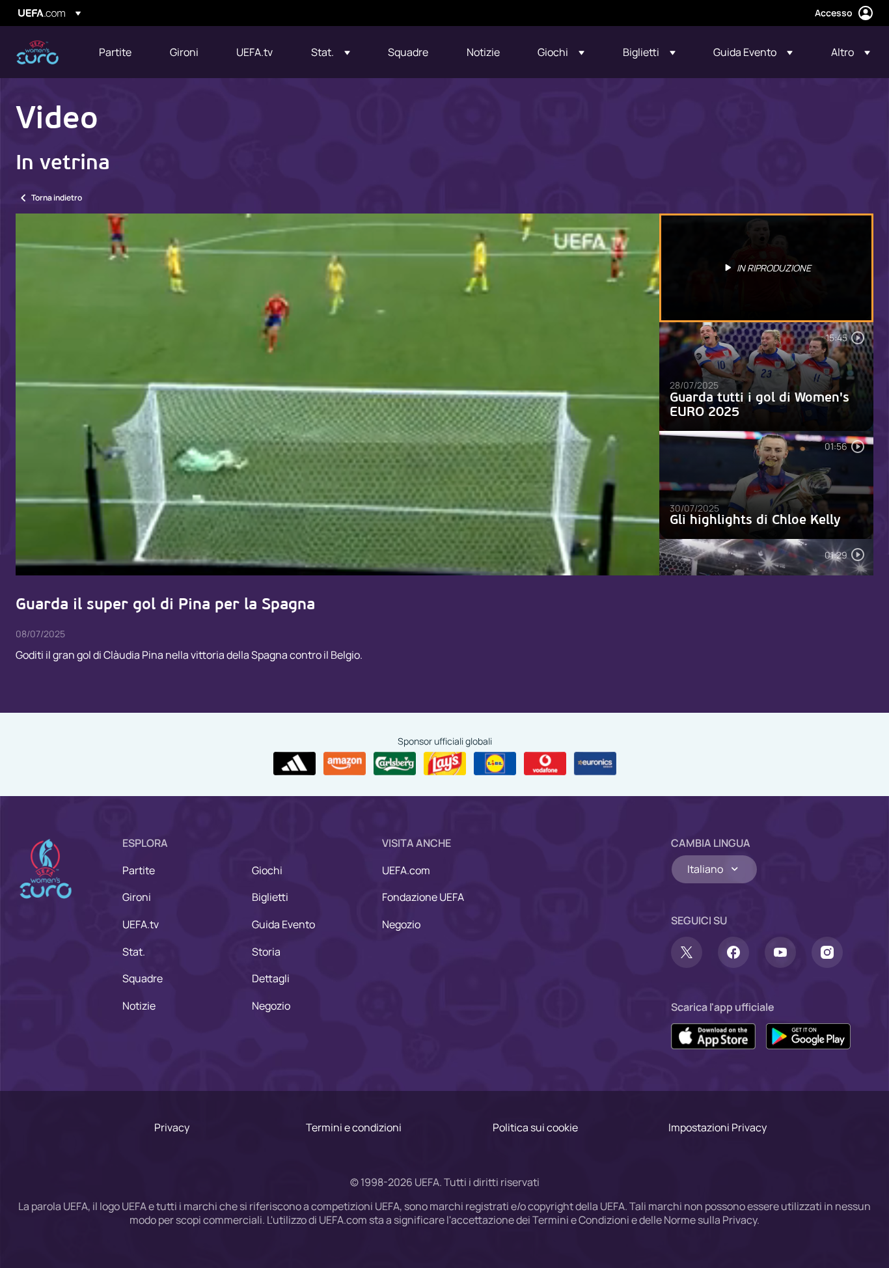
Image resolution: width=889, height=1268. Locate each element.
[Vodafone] (545, 763)
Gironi (136, 897)
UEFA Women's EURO (37, 52)
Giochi (267, 870)
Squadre (142, 978)
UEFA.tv (140, 924)
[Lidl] (495, 763)
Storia (266, 951)
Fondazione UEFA (423, 897)
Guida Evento (283, 924)
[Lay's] (445, 763)
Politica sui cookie (535, 1127)
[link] (115, 52)
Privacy (171, 1127)
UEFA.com (406, 870)
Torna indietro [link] (56, 197)
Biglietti (270, 897)
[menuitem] (118, 52)
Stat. (133, 951)
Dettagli (271, 978)
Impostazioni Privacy (717, 1127)
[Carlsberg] (395, 763)
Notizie (139, 1006)
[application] (337, 394)
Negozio (271, 1006)
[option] (766, 268)
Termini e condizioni (354, 1127)
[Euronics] (595, 763)
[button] (331, 52)
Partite (138, 870)
